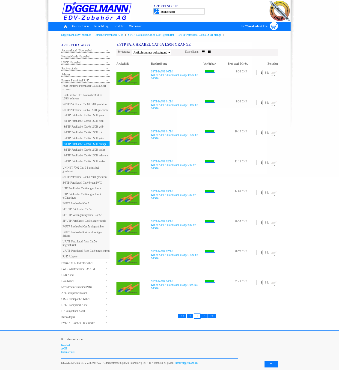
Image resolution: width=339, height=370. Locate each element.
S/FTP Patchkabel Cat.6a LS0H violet (84, 149)
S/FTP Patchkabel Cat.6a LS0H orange (199, 34)
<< (182, 316)
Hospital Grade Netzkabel (75, 56)
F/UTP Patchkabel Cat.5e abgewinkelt (83, 226)
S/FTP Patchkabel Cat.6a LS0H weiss (84, 161)
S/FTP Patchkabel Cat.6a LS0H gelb (84, 126)
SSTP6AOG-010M (162, 101)
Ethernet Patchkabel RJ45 (109, 34)
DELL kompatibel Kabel (74, 305)
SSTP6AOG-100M (162, 281)
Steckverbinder (69, 68)
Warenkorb (136, 26)
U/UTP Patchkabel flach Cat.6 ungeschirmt (86, 250)
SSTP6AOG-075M (162, 251)
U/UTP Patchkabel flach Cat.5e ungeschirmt (79, 243)
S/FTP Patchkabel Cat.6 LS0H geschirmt (84, 177)
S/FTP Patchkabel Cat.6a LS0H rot (83, 132)
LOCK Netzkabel (70, 62)
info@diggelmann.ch (186, 362)
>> (212, 316)
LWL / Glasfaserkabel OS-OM (78, 269)
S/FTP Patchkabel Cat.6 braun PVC (82, 182)
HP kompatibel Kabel (73, 311)
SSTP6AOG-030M (162, 191)
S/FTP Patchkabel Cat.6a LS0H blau (84, 120)
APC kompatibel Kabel (74, 293)
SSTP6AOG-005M (162, 71)
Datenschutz (67, 352)
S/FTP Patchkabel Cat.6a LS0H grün (84, 138)
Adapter (65, 74)
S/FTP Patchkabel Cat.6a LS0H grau (84, 115)
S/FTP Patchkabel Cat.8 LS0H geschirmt (84, 104)
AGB (64, 348)
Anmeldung (101, 26)
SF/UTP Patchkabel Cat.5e (77, 209)
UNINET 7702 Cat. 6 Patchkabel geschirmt (80, 169)
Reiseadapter (68, 317)
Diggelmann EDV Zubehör (76, 34)
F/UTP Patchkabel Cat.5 (75, 203)
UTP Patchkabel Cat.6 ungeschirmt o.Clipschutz (81, 196)
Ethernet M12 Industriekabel (76, 263)
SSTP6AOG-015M (162, 131)
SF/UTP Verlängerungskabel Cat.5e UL (84, 215)
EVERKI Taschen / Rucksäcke (78, 323)
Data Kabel (67, 281)
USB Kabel (67, 275)
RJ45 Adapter (69, 256)
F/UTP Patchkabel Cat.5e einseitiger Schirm (82, 234)
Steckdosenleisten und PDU (76, 287)
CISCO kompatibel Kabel (75, 299)
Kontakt (119, 26)
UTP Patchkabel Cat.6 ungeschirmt (81, 188)
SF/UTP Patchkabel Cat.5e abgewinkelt (84, 220)
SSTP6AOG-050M (162, 221)
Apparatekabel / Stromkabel (76, 50)
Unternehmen (80, 26)
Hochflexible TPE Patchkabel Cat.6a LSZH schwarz (82, 96)
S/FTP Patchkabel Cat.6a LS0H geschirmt (151, 34)
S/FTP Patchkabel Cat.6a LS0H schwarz (86, 155)
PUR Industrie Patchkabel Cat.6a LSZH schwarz (84, 87)
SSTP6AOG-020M (162, 161)
